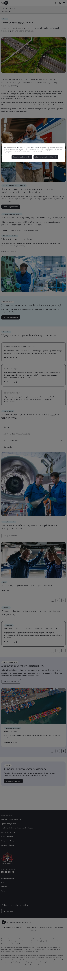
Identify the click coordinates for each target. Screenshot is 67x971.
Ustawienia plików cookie (21, 157)
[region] (33, 152)
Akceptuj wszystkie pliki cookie (45, 157)
